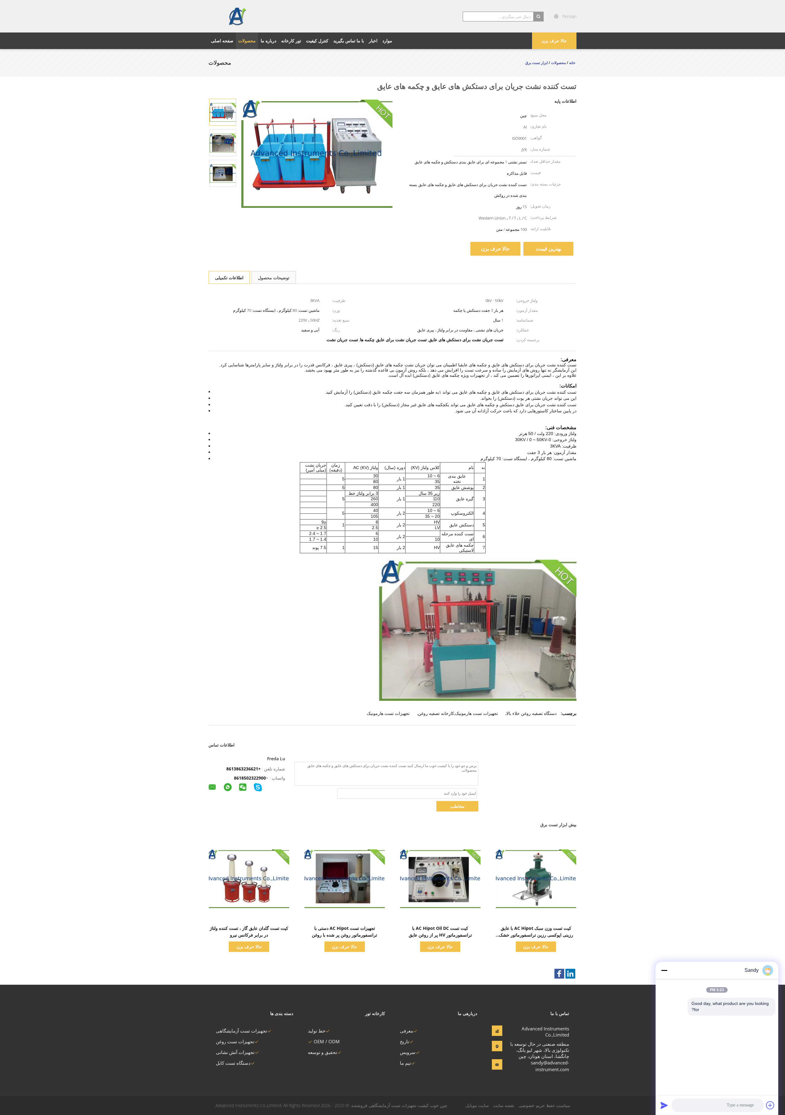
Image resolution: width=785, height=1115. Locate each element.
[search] (538, 16)
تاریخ (404, 1041)
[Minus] (664, 970)
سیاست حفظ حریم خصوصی (544, 1105)
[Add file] (770, 1105)
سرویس (407, 1052)
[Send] (664, 1105)
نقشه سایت (503, 1105)
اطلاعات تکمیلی (229, 278)
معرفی (406, 1031)
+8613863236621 (243, 769)
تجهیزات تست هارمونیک (388, 713)
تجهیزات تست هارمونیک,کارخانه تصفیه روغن (458, 713)
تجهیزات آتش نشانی (235, 1052)
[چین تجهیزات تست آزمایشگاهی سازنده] (237, 16)
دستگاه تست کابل (233, 1063)
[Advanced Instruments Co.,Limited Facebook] (559, 974)
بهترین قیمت (548, 248)
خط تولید (316, 1031)
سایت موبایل (477, 1105)
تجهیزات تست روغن (235, 1041)
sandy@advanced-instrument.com (550, 1066)
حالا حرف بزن (554, 41)
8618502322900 (250, 778)
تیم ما (405, 1063)
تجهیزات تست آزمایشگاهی (241, 1031)
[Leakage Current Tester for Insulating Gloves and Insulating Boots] (222, 112)
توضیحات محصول (273, 278)
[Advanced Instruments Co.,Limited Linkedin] (570, 974)
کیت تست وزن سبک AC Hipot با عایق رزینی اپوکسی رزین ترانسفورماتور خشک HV (536, 935)
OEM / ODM (327, 1041)
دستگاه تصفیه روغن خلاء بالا (531, 713)
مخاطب (457, 806)
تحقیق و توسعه (322, 1052)
